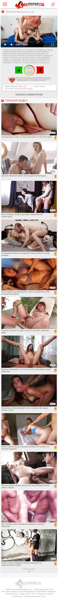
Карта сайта (25, 594)
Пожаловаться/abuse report (35, 596)
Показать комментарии (29, 94)
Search (53, 4)
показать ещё (29, 569)
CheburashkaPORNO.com (29, 4)
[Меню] (6, 4)
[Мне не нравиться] (40, 70)
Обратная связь (11, 594)
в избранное (29, 80)
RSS (34, 594)
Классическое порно (24, 89)
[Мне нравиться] (19, 70)
